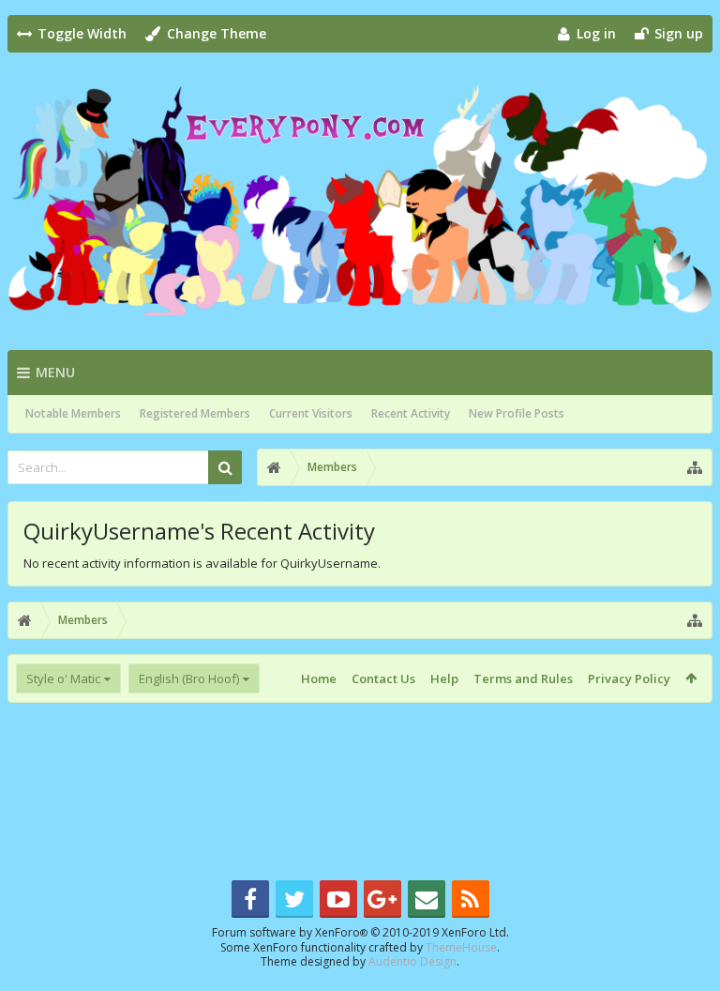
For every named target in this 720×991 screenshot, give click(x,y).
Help (444, 678)
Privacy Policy (629, 678)
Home (319, 678)
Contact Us (383, 678)
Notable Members (73, 413)
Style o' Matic (63, 678)
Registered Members (195, 413)
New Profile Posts (516, 413)
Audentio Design (412, 961)
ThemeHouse (461, 947)
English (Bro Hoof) (189, 678)
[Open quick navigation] (695, 467)
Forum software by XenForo (360, 932)
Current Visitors (310, 413)
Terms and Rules (523, 678)
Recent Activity (410, 413)
